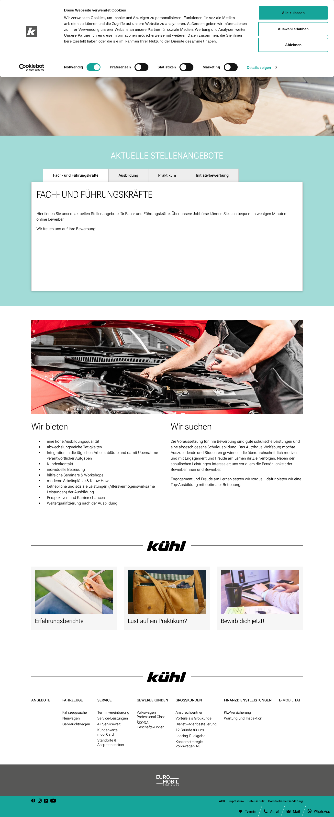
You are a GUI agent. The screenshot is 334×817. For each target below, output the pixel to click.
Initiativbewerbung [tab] (212, 175)
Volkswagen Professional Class (151, 714)
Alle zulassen (293, 13)
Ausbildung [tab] (128, 175)
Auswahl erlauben (293, 29)
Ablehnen (293, 45)
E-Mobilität (290, 700)
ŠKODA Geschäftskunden (150, 724)
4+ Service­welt (109, 724)
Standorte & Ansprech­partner (110, 742)
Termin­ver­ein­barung (113, 712)
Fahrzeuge (72, 700)
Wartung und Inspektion (243, 718)
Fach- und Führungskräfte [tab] (76, 175)
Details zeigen (259, 67)
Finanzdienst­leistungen (248, 700)
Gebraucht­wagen (76, 724)
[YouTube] (53, 801)
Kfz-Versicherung (237, 712)
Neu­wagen (71, 718)
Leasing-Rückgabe (190, 736)
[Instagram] (40, 801)
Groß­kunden (189, 700)
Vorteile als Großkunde (194, 718)
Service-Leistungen (112, 718)
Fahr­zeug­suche (74, 712)
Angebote (40, 700)
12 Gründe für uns (190, 730)
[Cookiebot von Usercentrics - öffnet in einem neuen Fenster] (31, 67)
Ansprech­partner (189, 712)
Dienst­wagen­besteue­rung (196, 724)
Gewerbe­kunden (152, 700)
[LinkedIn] (46, 801)
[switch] (141, 67)
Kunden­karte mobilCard (107, 732)
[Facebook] (33, 801)
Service (104, 700)
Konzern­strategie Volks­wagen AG (189, 744)
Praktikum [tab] (167, 175)
